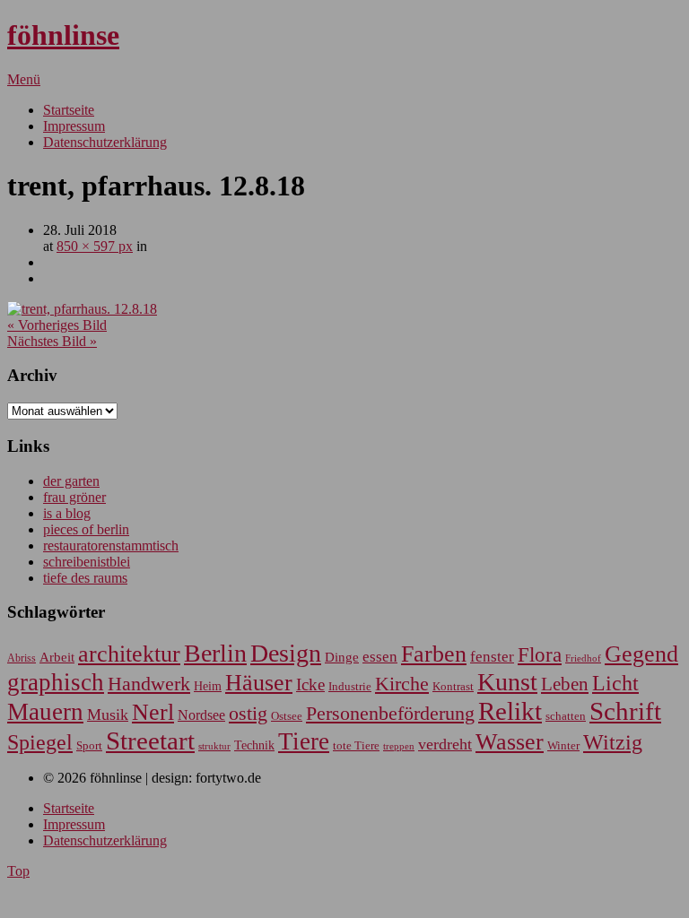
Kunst (507, 682)
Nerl (153, 712)
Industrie (349, 686)
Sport (89, 745)
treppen (398, 745)
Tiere (303, 741)
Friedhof (583, 658)
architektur (129, 654)
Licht (615, 683)
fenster (492, 656)
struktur (214, 746)
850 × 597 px (95, 246)
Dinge (342, 657)
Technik (254, 745)
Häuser (258, 683)
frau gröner (74, 497)
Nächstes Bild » (52, 341)
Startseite (68, 109)
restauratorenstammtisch (111, 545)
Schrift (625, 711)
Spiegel (40, 742)
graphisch (55, 682)
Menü (23, 79)
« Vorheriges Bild (57, 325)
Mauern (45, 711)
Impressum (74, 126)
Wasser (509, 742)
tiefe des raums (85, 577)
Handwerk (149, 684)
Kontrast (453, 686)
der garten (71, 481)
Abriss (21, 658)
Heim (208, 686)
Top (18, 871)
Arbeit (56, 656)
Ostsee (286, 716)
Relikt (510, 711)
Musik (107, 714)
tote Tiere (356, 745)
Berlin (215, 653)
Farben (434, 654)
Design (285, 653)
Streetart (150, 740)
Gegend (641, 654)
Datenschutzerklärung (105, 142)
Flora (540, 654)
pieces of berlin (86, 529)
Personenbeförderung (390, 713)
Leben (565, 684)
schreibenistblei (86, 561)
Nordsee (201, 715)
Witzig (612, 742)
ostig (248, 713)
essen (379, 656)
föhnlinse (63, 35)
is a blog (67, 513)
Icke (310, 684)
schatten (565, 716)
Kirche (402, 684)
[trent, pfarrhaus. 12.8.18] (82, 308)
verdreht (445, 744)
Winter (563, 746)
